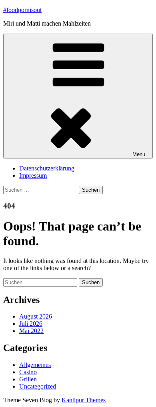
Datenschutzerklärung (46, 168)
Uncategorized (37, 386)
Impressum (33, 175)
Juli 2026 (30, 323)
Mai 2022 (31, 330)
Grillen (28, 379)
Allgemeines (35, 364)
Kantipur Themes (84, 400)
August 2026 (35, 316)
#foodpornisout (22, 9)
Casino (28, 372)
